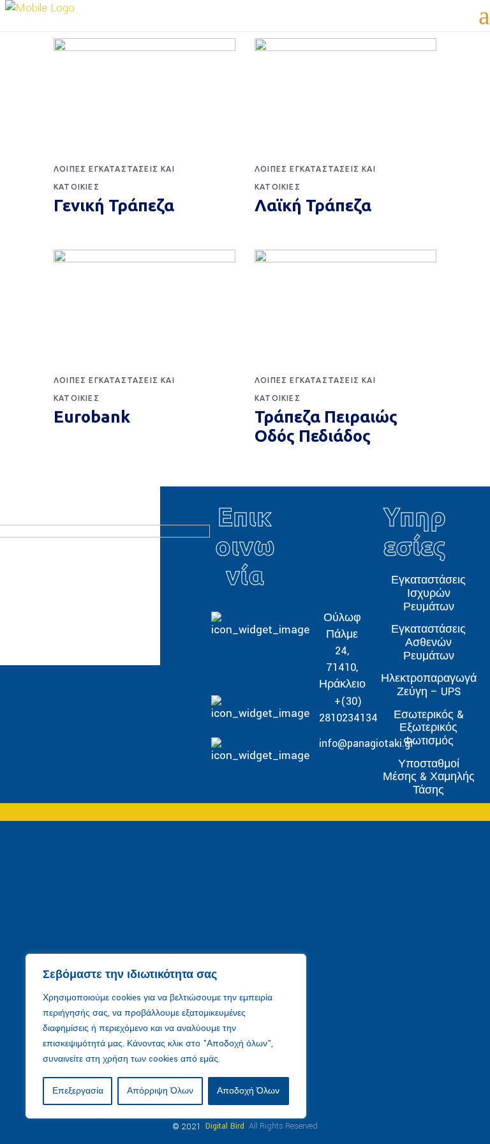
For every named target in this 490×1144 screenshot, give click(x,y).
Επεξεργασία (77, 1091)
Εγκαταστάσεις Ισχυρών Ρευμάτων (428, 593)
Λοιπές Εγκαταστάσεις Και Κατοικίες (114, 178)
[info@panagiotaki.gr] (245, 748)
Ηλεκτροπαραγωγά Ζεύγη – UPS (429, 685)
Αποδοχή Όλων (248, 1091)
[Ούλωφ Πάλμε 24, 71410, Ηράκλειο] (245, 651)
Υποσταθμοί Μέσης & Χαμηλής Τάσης (429, 776)
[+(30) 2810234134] (245, 709)
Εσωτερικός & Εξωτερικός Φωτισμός (429, 727)
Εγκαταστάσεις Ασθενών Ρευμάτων (428, 642)
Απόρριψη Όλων (160, 1091)
